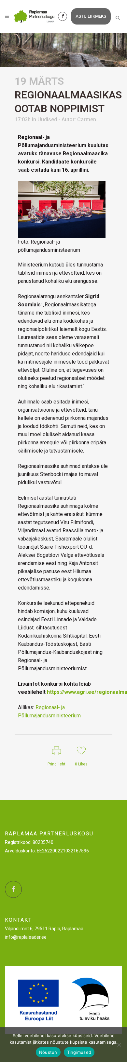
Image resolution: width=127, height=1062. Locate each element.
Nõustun (48, 1052)
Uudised (47, 119)
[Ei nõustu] (119, 1044)
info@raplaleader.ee (26, 937)
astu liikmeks (91, 16)
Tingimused (79, 1052)
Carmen (86, 119)
